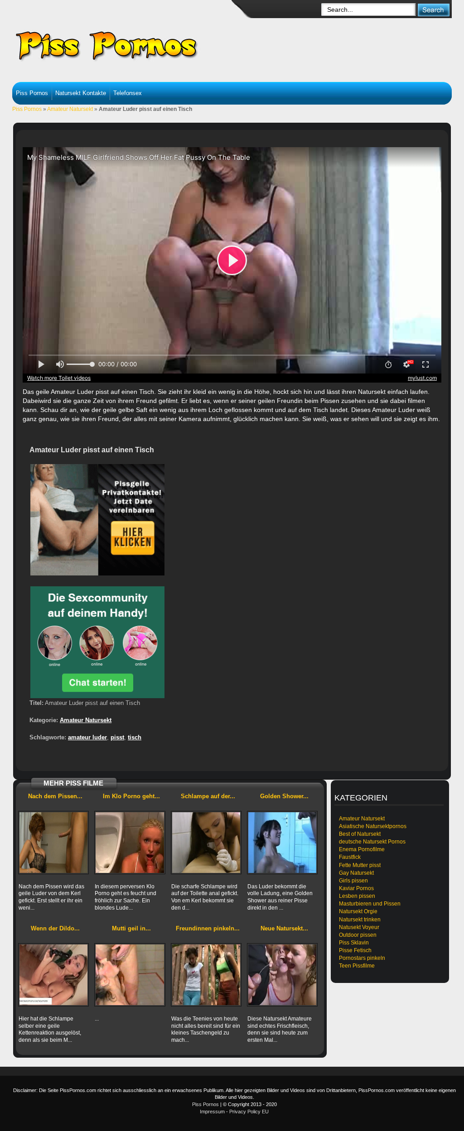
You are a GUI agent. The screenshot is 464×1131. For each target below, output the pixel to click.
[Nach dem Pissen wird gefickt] (53, 842)
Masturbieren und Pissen (370, 904)
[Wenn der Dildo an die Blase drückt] (53, 974)
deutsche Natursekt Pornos (372, 842)
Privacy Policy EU (249, 1111)
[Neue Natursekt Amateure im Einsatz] (282, 974)
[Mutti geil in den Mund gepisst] (129, 974)
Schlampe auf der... (208, 796)
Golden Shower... (284, 796)
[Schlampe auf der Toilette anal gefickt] (206, 842)
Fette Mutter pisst (360, 865)
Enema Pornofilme (362, 849)
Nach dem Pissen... (55, 796)
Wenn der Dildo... (55, 928)
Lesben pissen (357, 896)
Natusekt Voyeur (359, 927)
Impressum (212, 1111)
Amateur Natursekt (70, 109)
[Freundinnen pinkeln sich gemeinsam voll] (206, 974)
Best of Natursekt (360, 834)
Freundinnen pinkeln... (208, 928)
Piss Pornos (32, 93)
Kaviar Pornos (356, 888)
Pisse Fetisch (355, 950)
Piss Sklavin (354, 942)
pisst (117, 737)
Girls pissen (353, 880)
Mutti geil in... (131, 928)
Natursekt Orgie (358, 911)
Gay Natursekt (356, 873)
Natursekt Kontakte (80, 93)
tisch (134, 737)
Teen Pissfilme (357, 966)
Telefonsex (127, 93)
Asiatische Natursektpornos (372, 826)
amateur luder (87, 737)
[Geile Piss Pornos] (144, 45)
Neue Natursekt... (284, 928)
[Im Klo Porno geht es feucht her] (129, 842)
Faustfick (350, 857)
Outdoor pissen (358, 935)
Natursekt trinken (360, 919)
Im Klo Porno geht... (131, 796)
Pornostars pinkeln (362, 958)
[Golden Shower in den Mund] (282, 842)
